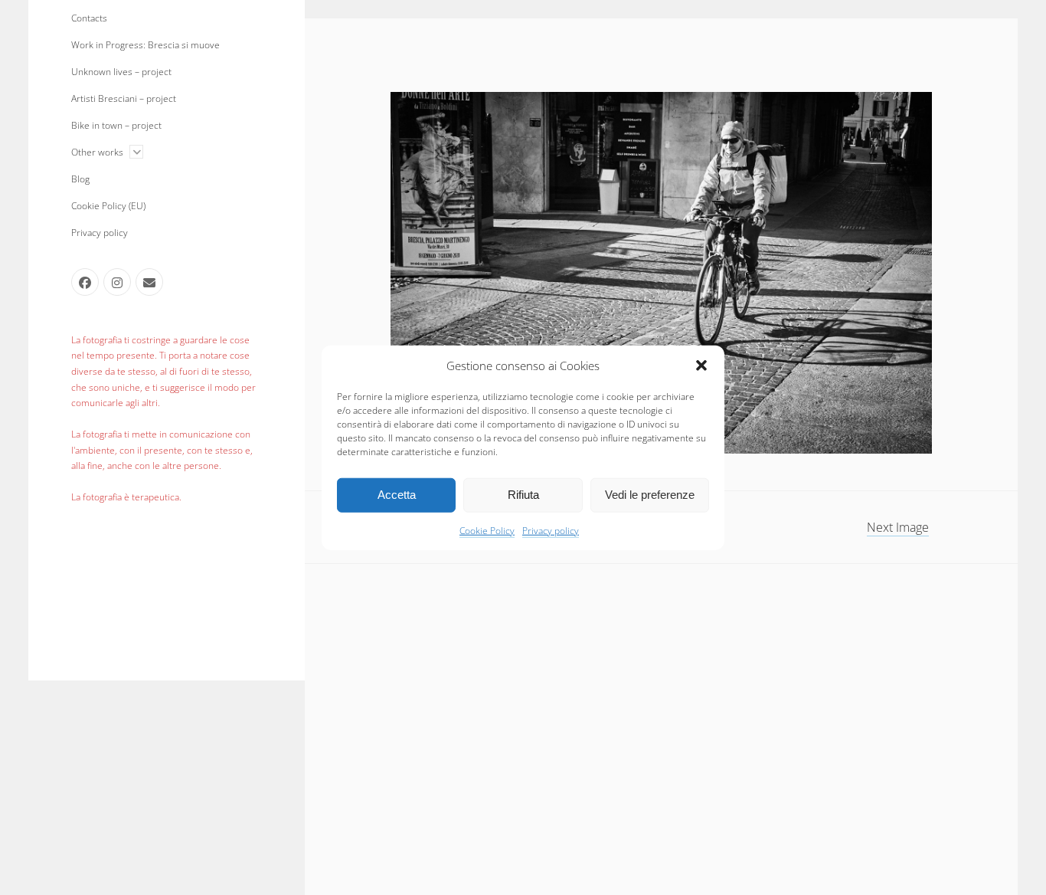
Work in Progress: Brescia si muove (145, 44)
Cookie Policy (487, 529)
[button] (701, 365)
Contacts (89, 18)
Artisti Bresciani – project (123, 98)
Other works (97, 152)
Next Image (898, 527)
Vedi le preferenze (650, 494)
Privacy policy (550, 529)
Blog (80, 178)
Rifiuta (523, 494)
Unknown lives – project (121, 71)
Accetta (397, 494)
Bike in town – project (116, 125)
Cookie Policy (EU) (108, 205)
